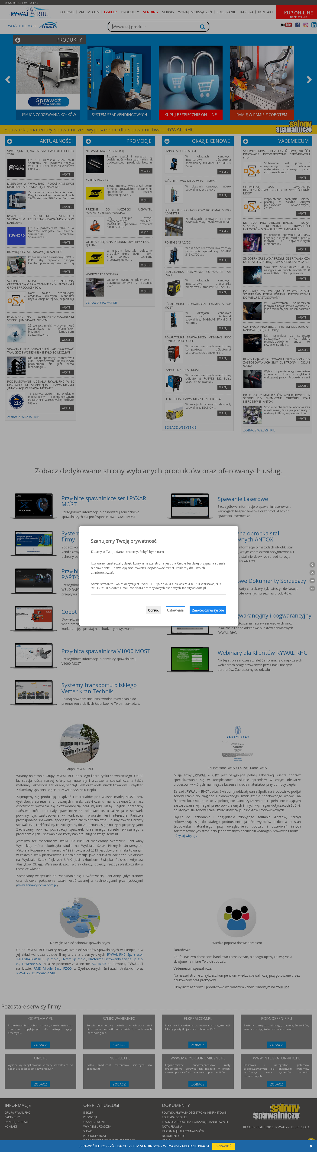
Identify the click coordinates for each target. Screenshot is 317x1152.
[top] (312, 572)
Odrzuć (153, 610)
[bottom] (312, 588)
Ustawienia (175, 610)
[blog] (312, 580)
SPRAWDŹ (223, 1146)
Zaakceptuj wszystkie (208, 610)
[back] (312, 564)
